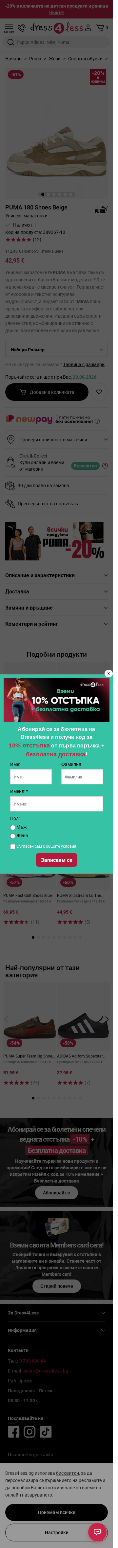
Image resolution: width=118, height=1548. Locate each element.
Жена (21, 835)
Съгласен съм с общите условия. (46, 846)
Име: (15, 764)
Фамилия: (71, 764)
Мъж (21, 827)
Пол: (15, 818)
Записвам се (56, 860)
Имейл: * (19, 791)
